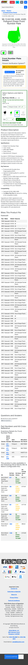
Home (3, 11)
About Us (14, 594)
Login (12, 2)
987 (10, 504)
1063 (10, 524)
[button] (3, 52)
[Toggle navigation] (25, 2)
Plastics (9, 11)
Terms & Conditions (14, 600)
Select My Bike (10, 72)
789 (10, 486)
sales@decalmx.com (18, 642)
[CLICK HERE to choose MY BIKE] (17, 2)
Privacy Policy (14, 597)
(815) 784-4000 (13, 637)
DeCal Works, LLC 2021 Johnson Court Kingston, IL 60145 (14, 632)
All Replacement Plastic (10, 12)
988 (10, 514)
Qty (4, 119)
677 (10, 477)
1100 (10, 533)
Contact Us (14, 588)
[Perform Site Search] (25, 7)
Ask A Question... (6, 420)
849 (10, 495)
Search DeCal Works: (8, 7)
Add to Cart (21, 119)
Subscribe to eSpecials (14, 591)
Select (5, 107)
